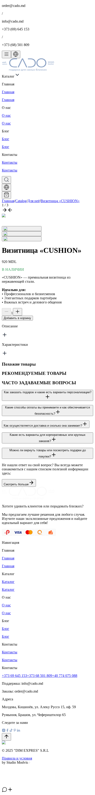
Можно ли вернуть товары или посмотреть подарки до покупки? (47, 453)
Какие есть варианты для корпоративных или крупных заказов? (48, 438)
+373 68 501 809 (39, 676)
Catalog (21, 201)
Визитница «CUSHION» (60, 201)
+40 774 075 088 (64, 676)
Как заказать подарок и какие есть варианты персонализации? (47, 392)
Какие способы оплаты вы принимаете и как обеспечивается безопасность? (47, 410)
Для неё (33, 201)
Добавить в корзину (17, 318)
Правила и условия (17, 758)
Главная (8, 201)
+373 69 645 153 (14, 676)
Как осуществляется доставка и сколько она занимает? (43, 425)
